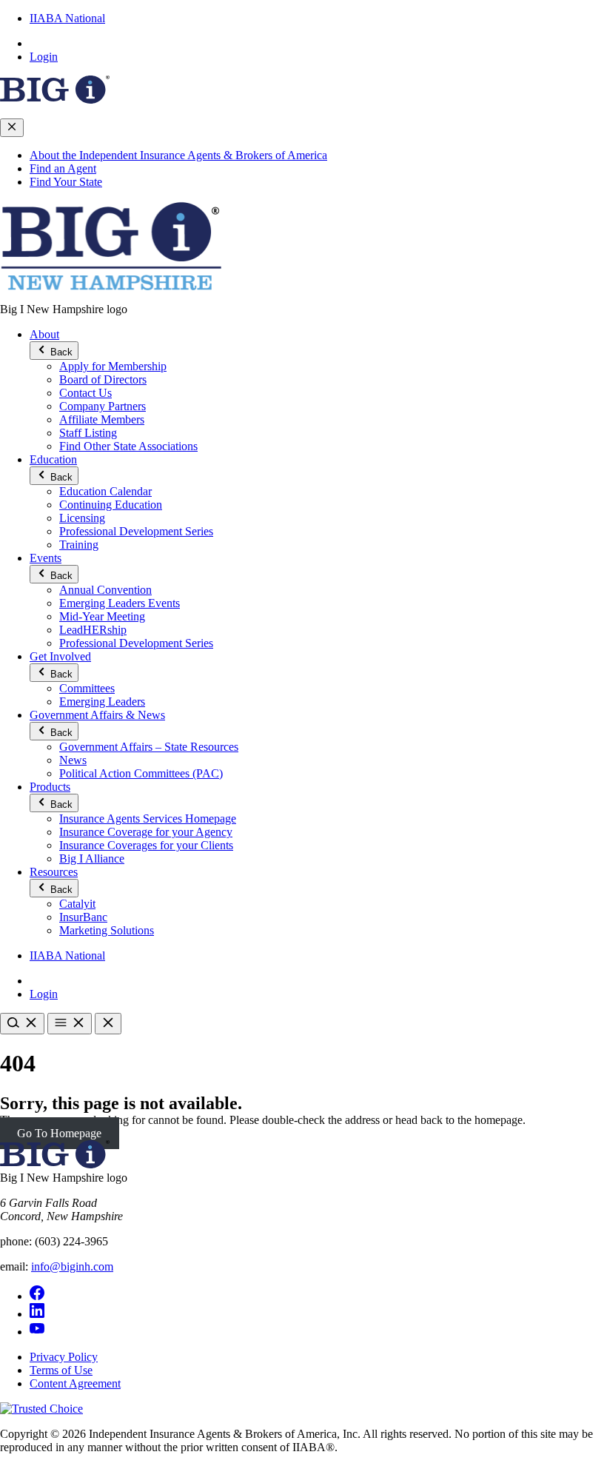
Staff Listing (88, 432)
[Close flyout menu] (12, 127)
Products (50, 786)
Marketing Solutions (106, 930)
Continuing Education (110, 504)
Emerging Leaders (102, 701)
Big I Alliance (91, 858)
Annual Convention (105, 589)
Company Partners (102, 406)
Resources (54, 872)
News (73, 760)
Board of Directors (103, 379)
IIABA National (67, 18)
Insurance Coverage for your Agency (145, 832)
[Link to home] (111, 295)
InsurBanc (83, 917)
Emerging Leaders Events (119, 603)
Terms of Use (61, 1370)
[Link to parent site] (55, 99)
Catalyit (77, 903)
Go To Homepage (59, 1133)
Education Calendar (105, 491)
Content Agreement (75, 1383)
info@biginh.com (72, 1266)
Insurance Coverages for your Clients (146, 845)
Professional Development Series (136, 531)
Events (45, 558)
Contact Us (85, 392)
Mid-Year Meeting (102, 616)
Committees (87, 688)
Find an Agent (63, 168)
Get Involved (60, 656)
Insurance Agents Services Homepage (147, 818)
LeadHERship (93, 629)
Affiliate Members (101, 419)
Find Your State (66, 181)
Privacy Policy (64, 1356)
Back (60, 352)
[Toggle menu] (69, 1023)
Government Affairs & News (97, 715)
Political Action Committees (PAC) (141, 773)
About (44, 334)
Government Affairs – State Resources (148, 746)
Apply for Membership (113, 366)
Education (53, 459)
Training (78, 544)
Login (44, 56)
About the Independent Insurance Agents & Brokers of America (178, 155)
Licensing (82, 518)
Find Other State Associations (128, 446)
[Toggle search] (22, 1023)
